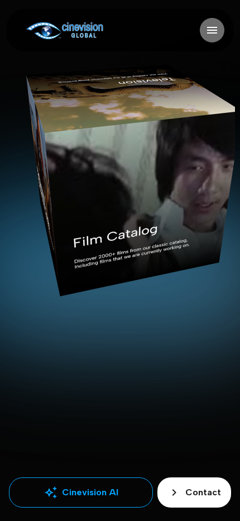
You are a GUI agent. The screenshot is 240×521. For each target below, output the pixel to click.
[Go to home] (64, 30)
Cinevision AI (81, 492)
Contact (194, 492)
